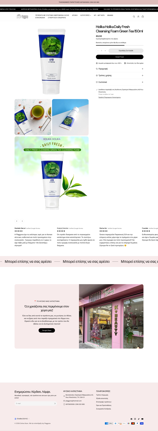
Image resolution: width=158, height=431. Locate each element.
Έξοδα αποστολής (102, 398)
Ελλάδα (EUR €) (22, 419)
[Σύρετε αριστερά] (17, 221)
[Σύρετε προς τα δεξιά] (22, 221)
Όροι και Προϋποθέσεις (103, 405)
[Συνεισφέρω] (55, 403)
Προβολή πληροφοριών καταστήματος (109, 97)
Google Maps (46, 330)
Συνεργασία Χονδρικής (103, 409)
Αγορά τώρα (119, 57)
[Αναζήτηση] (134, 16)
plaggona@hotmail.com (74, 401)
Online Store (24, 423)
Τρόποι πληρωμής (102, 395)
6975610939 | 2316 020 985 (75, 404)
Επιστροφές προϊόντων (103, 402)
